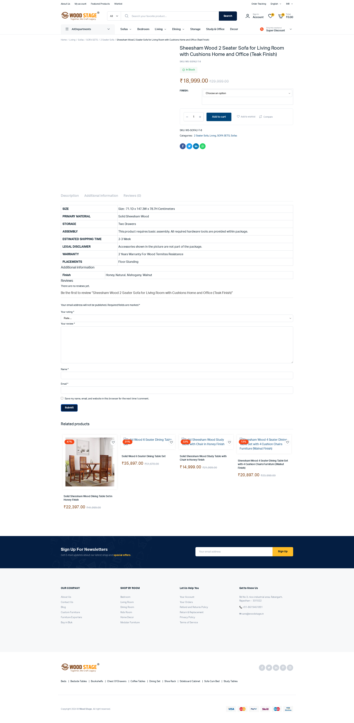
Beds (64, 681)
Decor (234, 29)
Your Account (187, 597)
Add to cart (219, 116)
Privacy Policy (187, 617)
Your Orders (186, 602)
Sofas (124, 29)
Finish (184, 91)
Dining (176, 29)
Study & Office (215, 29)
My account (80, 4)
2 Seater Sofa (107, 40)
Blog (63, 607)
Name (65, 369)
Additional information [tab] (101, 195)
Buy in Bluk (66, 622)
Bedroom (143, 29)
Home (64, 40)
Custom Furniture (70, 612)
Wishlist (118, 4)
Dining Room (127, 607)
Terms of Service (189, 622)
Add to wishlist (248, 117)
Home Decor (127, 617)
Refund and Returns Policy (194, 607)
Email (64, 384)
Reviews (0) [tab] (132, 195)
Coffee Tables (138, 681)
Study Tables (231, 681)
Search (228, 16)
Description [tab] (70, 195)
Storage (195, 29)
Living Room (127, 602)
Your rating (67, 312)
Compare (268, 117)
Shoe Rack (170, 681)
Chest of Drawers (117, 681)
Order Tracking (258, 4)
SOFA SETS (92, 40)
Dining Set (155, 681)
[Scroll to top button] (345, 714)
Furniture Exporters (71, 617)
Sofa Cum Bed (212, 681)
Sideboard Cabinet (190, 681)
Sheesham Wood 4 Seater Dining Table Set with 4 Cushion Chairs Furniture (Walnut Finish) (263, 464)
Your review (68, 324)
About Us (65, 4)
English (274, 4)
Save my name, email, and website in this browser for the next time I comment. (107, 399)
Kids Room (126, 612)
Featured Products (100, 4)
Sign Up (283, 551)
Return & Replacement (192, 612)
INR (288, 4)
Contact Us (67, 602)
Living (159, 29)
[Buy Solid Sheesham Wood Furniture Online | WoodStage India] (80, 16)
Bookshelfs (97, 681)
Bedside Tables (79, 681)
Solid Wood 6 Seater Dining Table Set (143, 456)
